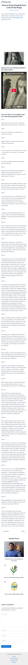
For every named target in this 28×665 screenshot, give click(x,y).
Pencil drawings (17, 17)
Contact (14, 662)
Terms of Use (14, 660)
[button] (26, 2)
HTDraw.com (6, 2)
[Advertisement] (14, 36)
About (14, 656)
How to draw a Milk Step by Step (14, 594)
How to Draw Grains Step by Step (14, 577)
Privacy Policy (14, 658)
